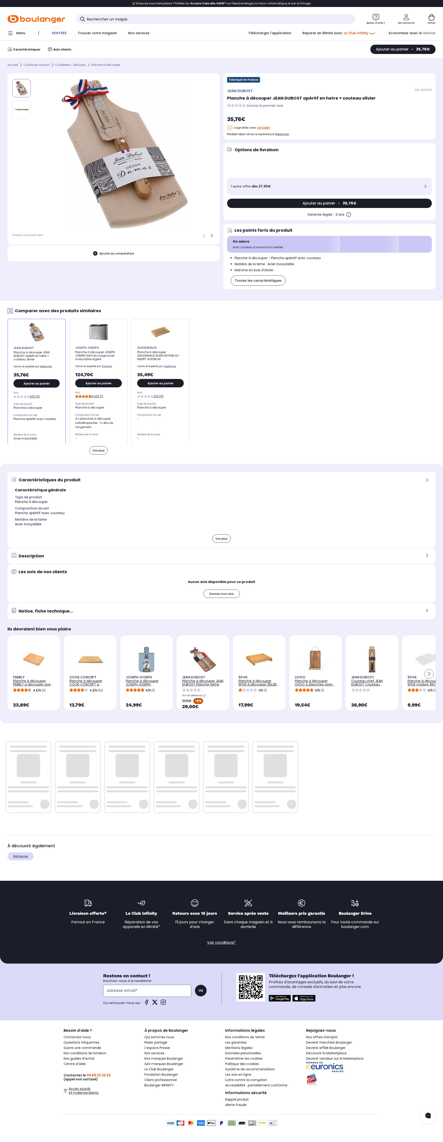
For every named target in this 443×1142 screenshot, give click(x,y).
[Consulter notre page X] (155, 1003)
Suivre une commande (82, 1047)
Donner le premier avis (265, 106)
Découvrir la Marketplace (326, 1053)
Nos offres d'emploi (321, 1037)
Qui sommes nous (159, 1037)
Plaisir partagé (155, 1042)
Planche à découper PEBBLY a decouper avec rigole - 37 (33, 684)
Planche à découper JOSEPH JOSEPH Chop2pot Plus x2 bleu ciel (144, 686)
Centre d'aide (75, 1064)
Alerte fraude (236, 1104)
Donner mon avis (221, 594)
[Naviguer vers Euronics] (342, 1067)
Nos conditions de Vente (245, 1037)
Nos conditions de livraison (85, 1053)
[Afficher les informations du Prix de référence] (204, 695)
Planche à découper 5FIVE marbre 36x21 (424, 683)
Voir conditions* (221, 942)
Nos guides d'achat (79, 1058)
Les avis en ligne (238, 1074)
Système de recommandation (250, 1069)
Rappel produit (237, 1099)
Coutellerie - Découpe (70, 65)
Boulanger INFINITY (159, 1085)
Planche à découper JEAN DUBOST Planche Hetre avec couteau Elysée (202, 684)
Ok (200, 990)
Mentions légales (238, 1047)
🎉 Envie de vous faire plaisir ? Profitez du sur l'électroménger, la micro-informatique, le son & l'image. (221, 3)
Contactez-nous (77, 1037)
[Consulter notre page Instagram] (163, 1003)
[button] (429, 674)
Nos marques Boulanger (163, 1058)
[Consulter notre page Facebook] (146, 1003)
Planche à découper (105, 65)
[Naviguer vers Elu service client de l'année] (342, 1079)
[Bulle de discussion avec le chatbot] (428, 1116)
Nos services (154, 1053)
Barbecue (20, 856)
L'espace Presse (157, 1047)
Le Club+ (263, 128)
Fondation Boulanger (161, 1074)
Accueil (12, 65)
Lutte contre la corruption (246, 1080)
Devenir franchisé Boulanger (329, 1042)
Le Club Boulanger (159, 1069)
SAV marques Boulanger (163, 1064)
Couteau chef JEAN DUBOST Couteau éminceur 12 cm (367, 684)
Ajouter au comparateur (116, 253)
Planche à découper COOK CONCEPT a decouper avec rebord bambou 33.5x (87, 686)
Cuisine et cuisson (37, 65)
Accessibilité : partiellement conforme (256, 1085)
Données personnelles (243, 1053)
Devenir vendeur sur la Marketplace (335, 1058)
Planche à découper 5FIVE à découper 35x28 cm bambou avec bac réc (257, 686)
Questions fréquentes (81, 1042)
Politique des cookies (242, 1064)
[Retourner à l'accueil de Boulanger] (36, 19)
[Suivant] (211, 235)
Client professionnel (160, 1080)
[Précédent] (204, 235)
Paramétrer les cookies (243, 1058)
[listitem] (21, 109)
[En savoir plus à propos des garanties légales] (348, 214)
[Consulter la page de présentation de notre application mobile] (280, 998)
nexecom (282, 134)
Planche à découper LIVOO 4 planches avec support (314, 684)
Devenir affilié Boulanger (326, 1047)
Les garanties (236, 1042)
